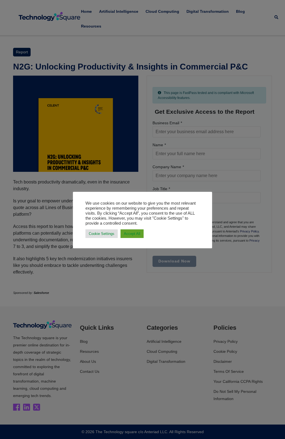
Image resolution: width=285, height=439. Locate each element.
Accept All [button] (132, 234)
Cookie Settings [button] (101, 234)
